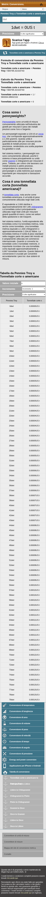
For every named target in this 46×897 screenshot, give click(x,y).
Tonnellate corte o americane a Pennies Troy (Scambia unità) (27, 54)
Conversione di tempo (19, 742)
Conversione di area (18, 717)
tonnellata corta (11, 195)
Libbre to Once (16, 820)
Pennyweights (9, 122)
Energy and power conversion (22, 760)
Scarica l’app (20, 40)
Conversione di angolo (19, 748)
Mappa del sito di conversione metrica (20, 848)
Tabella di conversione (19, 772)
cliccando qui (12, 878)
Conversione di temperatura (21, 705)
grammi (11, 161)
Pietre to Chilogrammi (19, 802)
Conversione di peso (18, 729)
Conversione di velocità (20, 736)
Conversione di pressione (21, 754)
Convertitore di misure (13, 842)
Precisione (8, 33)
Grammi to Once (17, 808)
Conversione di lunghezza (21, 711)
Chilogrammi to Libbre (20, 784)
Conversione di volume (19, 723)
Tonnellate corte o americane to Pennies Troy (24, 779)
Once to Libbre (16, 826)
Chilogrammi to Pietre (19, 796)
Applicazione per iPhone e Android (25, 766)
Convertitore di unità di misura (16, 836)
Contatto (7, 854)
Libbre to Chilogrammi (20, 790)
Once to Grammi (17, 814)
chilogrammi (37, 207)
